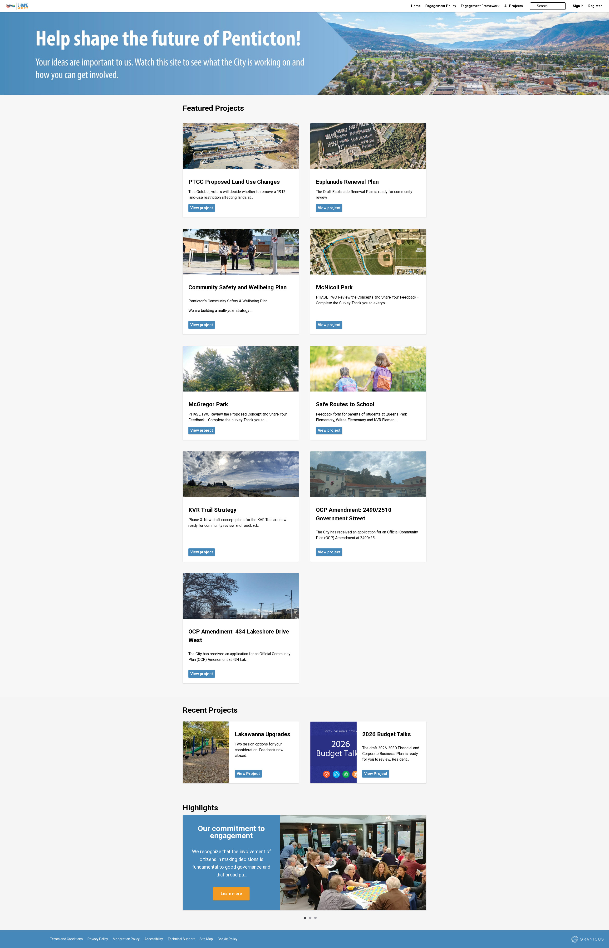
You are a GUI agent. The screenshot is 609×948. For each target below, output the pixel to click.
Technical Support (181, 939)
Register (595, 6)
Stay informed (231, 890)
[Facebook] (7, 939)
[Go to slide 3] (315, 918)
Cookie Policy (227, 939)
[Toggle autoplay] (296, 918)
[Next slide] (323, 918)
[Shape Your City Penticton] (64, 6)
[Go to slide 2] (310, 918)
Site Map (206, 939)
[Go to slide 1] (305, 918)
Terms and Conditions (66, 939)
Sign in (578, 6)
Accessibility (153, 939)
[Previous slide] (286, 918)
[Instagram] (35, 939)
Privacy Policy (98, 939)
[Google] (21, 939)
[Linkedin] (28, 939)
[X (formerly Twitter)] (14, 939)
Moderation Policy (126, 939)
